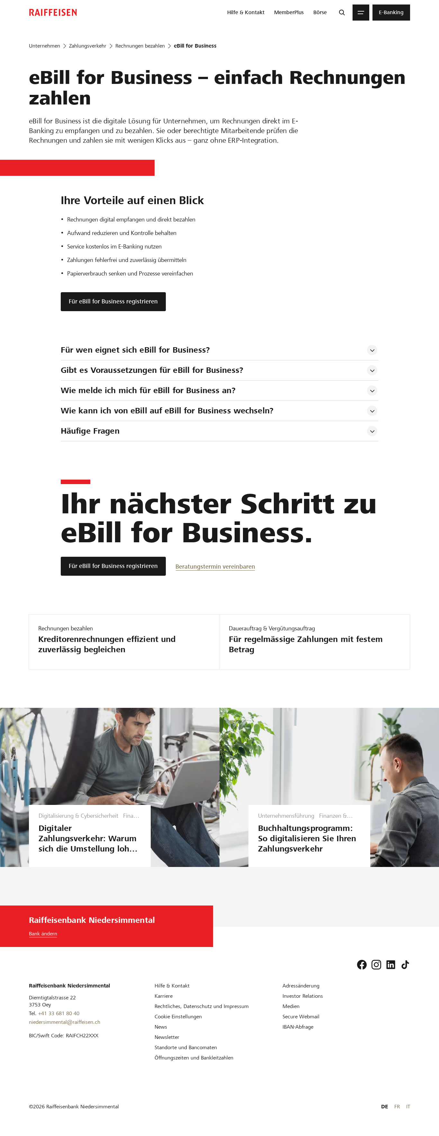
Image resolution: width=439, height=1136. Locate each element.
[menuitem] (246, 13)
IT (408, 1107)
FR (397, 1107)
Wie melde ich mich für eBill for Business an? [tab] (148, 390)
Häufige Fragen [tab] (90, 431)
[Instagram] (376, 964)
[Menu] (361, 13)
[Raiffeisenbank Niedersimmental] (53, 12)
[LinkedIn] (391, 964)
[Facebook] (362, 964)
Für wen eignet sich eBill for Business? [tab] (135, 350)
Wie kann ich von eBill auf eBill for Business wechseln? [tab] (167, 410)
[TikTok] (405, 964)
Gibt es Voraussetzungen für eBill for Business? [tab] (152, 370)
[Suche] (342, 13)
